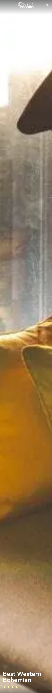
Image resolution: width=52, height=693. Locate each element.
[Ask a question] (47, 4)
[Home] (26, 5)
